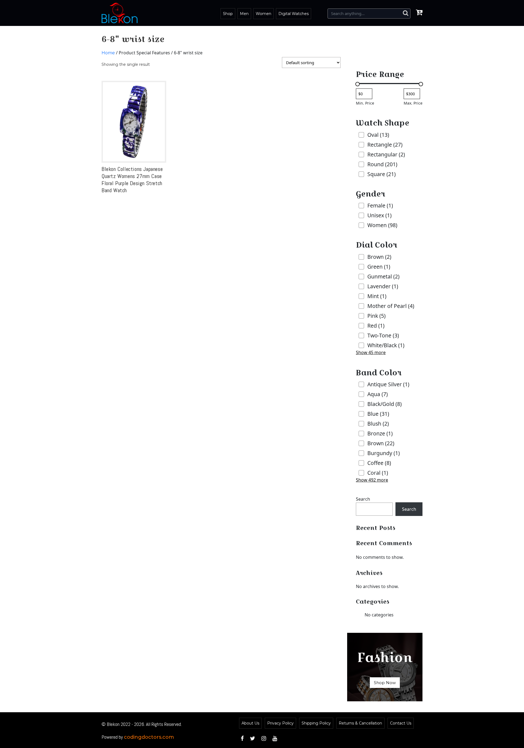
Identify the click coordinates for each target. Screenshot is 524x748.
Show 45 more (371, 352)
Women (263, 13)
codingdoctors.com (149, 737)
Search (363, 499)
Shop (228, 13)
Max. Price (413, 103)
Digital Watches (293, 13)
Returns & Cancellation (360, 723)
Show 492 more (372, 480)
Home (108, 52)
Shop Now (385, 682)
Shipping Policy (316, 723)
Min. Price (365, 103)
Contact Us (400, 723)
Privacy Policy (280, 723)
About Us (250, 723)
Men (244, 13)
